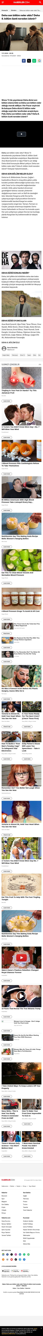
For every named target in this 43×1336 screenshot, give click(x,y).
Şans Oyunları (6, 1229)
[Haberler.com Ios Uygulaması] (6, 1271)
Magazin (4, 1201)
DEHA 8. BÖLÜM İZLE (11, 342)
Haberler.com (6, 1218)
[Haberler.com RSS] (3, 1259)
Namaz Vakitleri (6, 1224)
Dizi (39, 355)
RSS (24, 1241)
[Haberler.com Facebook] (7, 1254)
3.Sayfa (4, 1210)
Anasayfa (5, 10)
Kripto (3, 1207)
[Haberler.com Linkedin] (20, 1254)
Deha (34, 355)
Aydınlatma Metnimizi (8, 1333)
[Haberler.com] (8, 1180)
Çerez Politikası (28, 1227)
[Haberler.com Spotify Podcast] (28, 1254)
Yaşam (29, 355)
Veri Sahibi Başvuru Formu (31, 1232)
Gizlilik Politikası (28, 1224)
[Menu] (3, 2)
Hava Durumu (6, 1221)
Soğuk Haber (6, 355)
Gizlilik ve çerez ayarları (10, 1292)
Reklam (12, 1186)
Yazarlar (25, 1207)
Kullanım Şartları (28, 1221)
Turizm (25, 1204)
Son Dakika (5, 1204)
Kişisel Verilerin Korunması (31, 1229)
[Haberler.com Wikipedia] (7, 1259)
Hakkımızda (5, 1186)
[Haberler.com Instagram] (15, 1254)
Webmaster (26, 1235)
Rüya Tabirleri (6, 1232)
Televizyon (15, 355)
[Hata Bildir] (20, 1292)
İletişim (18, 1186)
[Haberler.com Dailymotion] (24, 1259)
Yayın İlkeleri (32, 1186)
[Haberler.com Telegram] (20, 1259)
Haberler (4, 1192)
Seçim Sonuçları (7, 1227)
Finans (25, 1201)
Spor (3, 1198)
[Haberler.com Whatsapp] (24, 1254)
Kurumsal (26, 1218)
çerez (35, 1328)
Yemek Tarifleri (6, 1235)
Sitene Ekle (26, 1244)
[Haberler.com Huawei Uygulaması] (25, 1271)
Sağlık (25, 1196)
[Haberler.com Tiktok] (15, 1259)
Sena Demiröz (12, 348)
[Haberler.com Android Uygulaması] (15, 1271)
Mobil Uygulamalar (29, 1238)
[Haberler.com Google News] (3, 1254)
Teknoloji (26, 1198)
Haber (14, 1288)
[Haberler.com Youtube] (11, 1259)
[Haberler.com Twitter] (11, 1254)
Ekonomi (4, 1196)
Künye (24, 1186)
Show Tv (22, 355)
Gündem (13, 10)
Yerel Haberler (27, 1210)
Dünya (4, 1213)
